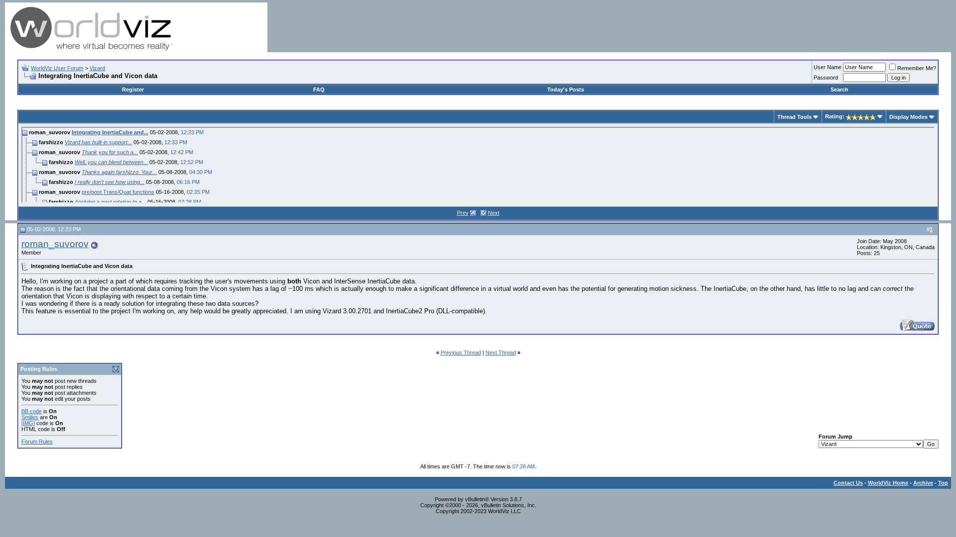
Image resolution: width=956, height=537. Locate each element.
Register (133, 89)
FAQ (319, 89)
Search (839, 89)
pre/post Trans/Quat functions (118, 192)
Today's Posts (565, 89)
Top (943, 483)
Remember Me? (916, 68)
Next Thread (500, 353)
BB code (31, 411)
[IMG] (28, 423)
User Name (827, 67)
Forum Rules (37, 442)
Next (493, 213)
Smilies (29, 417)
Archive (923, 483)
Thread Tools (794, 117)
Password (826, 78)
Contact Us (848, 483)
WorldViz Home (888, 483)
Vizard (97, 68)
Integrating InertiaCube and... (110, 132)
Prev (463, 213)
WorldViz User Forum (57, 68)
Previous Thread (461, 353)
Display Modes (908, 117)
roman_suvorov (55, 244)
